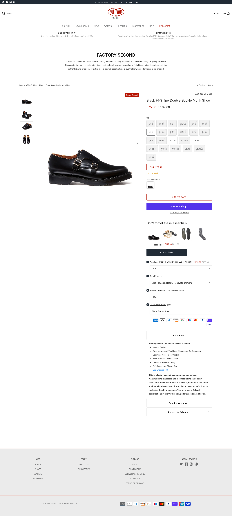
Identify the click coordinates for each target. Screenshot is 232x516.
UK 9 (151, 140)
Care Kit (153, 276)
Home (21, 85)
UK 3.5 (161, 123)
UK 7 (172, 132)
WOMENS (108, 26)
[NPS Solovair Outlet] (116, 13)
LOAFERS (38, 473)
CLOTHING (122, 26)
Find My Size (156, 167)
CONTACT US (135, 469)
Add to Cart (179, 197)
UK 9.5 (161, 140)
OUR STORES (84, 469)
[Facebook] (7, 2)
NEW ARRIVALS (82, 26)
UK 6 (151, 132)
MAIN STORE (164, 26)
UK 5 (194, 123)
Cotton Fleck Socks (158, 304)
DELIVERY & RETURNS (135, 473)
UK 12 (164, 148)
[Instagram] (11, 2)
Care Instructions (178, 403)
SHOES (38, 469)
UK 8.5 (204, 132)
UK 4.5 (183, 123)
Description (178, 335)
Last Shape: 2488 (160, 369)
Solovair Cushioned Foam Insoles (164, 290)
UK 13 (187, 148)
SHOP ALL (66, 26)
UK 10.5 (184, 140)
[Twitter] (3, 2)
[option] (90, 143)
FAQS (134, 464)
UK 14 (151, 157)
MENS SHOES (31, 85)
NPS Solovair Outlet (54, 503)
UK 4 (172, 123)
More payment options (179, 213)
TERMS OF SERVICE (135, 483)
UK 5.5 (204, 123)
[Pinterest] (14, 2)
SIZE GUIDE (135, 478)
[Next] (138, 143)
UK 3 (151, 123)
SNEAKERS (38, 478)
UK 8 (194, 132)
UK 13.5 (199, 148)
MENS (96, 26)
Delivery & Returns (178, 412)
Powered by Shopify (69, 503)
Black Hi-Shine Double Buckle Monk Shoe (54, 85)
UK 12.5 (175, 148)
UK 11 (196, 140)
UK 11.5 (152, 148)
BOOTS (38, 464)
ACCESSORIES (138, 26)
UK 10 (172, 140)
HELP (151, 26)
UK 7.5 (183, 132)
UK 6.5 (161, 132)
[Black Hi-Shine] (150, 185)
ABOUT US (83, 464)
